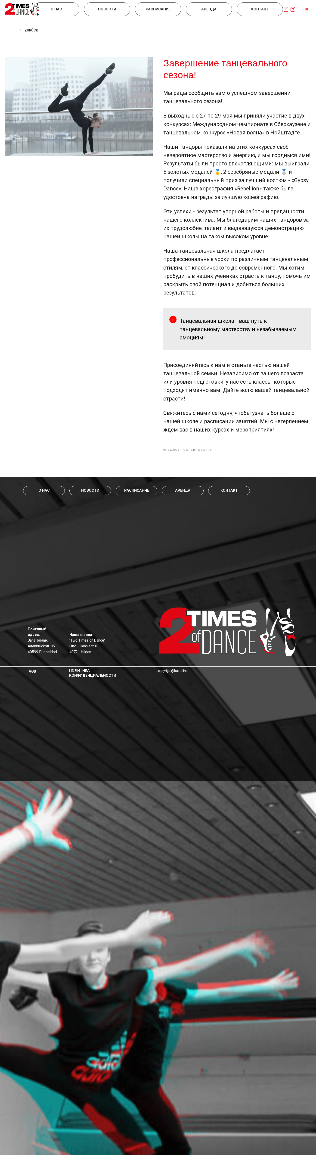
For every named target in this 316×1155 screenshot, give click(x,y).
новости (90, 490)
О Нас (56, 9)
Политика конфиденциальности (92, 673)
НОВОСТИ (107, 9)
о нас (44, 490)
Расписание (158, 9)
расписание (136, 490)
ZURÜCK (31, 30)
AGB (32, 671)
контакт (229, 490)
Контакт (260, 9)
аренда (182, 490)
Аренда (209, 9)
